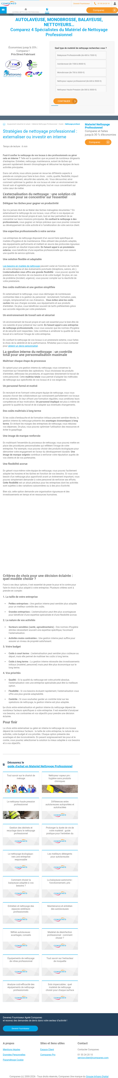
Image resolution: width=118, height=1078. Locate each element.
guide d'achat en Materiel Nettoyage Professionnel (39, 766)
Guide (61, 124)
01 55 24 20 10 (85, 1054)
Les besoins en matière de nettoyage (21, 266)
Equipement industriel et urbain (18, 124)
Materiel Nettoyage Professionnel (44, 124)
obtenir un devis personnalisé (23, 346)
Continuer (64, 101)
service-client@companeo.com (93, 1057)
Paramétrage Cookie (13, 1059)
